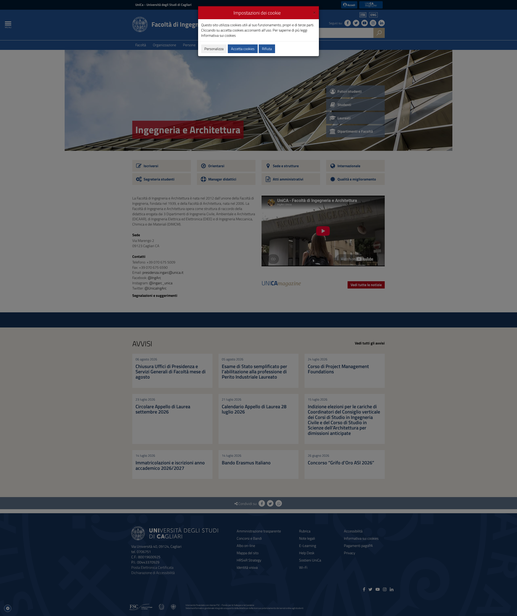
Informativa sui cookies (218, 35)
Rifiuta (267, 48)
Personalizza (214, 48)
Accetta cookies (242, 48)
